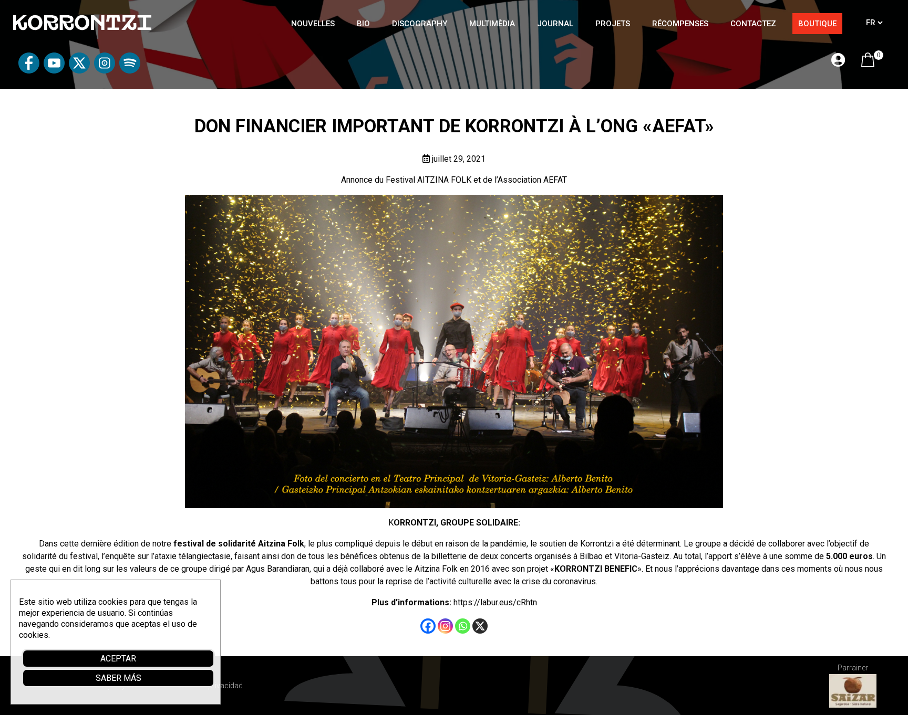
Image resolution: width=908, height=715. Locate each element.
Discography (419, 23)
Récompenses (680, 23)
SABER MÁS (118, 678)
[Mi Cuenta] (838, 60)
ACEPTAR (118, 659)
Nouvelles (313, 23)
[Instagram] (445, 626)
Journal (555, 23)
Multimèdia (492, 23)
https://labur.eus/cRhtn (495, 602)
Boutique (817, 23)
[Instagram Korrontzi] (104, 70)
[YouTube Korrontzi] (54, 70)
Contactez (753, 23)
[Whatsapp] (462, 626)
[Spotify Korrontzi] (129, 70)
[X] (480, 626)
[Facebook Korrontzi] (28, 70)
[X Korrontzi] (79, 70)
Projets (612, 23)
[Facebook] (428, 626)
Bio (363, 23)
